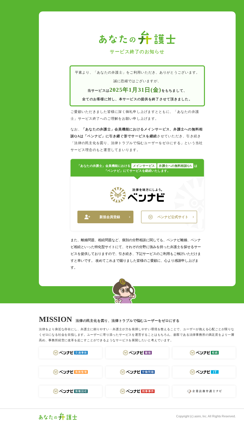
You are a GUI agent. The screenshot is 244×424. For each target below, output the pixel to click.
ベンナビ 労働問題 (137, 372)
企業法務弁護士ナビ (204, 391)
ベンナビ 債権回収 (70, 391)
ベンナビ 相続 (204, 353)
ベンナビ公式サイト (172, 217)
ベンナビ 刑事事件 (137, 391)
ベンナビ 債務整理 (70, 372)
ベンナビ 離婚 (137, 353)
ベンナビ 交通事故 (70, 353)
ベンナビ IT (204, 372)
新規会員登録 (110, 217)
